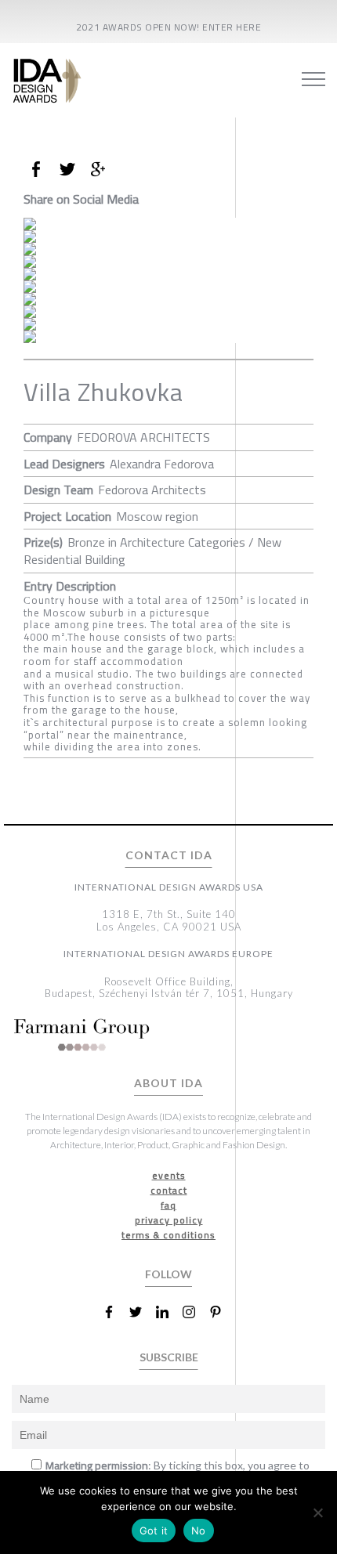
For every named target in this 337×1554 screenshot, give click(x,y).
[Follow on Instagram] (195, 1312)
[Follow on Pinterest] (221, 1312)
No (198, 1530)
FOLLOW (168, 1274)
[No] (317, 1512)
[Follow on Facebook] (115, 1312)
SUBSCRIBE (169, 1357)
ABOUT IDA (168, 1083)
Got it (154, 1530)
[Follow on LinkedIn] (168, 1312)
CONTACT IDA (168, 855)
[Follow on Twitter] (141, 1312)
